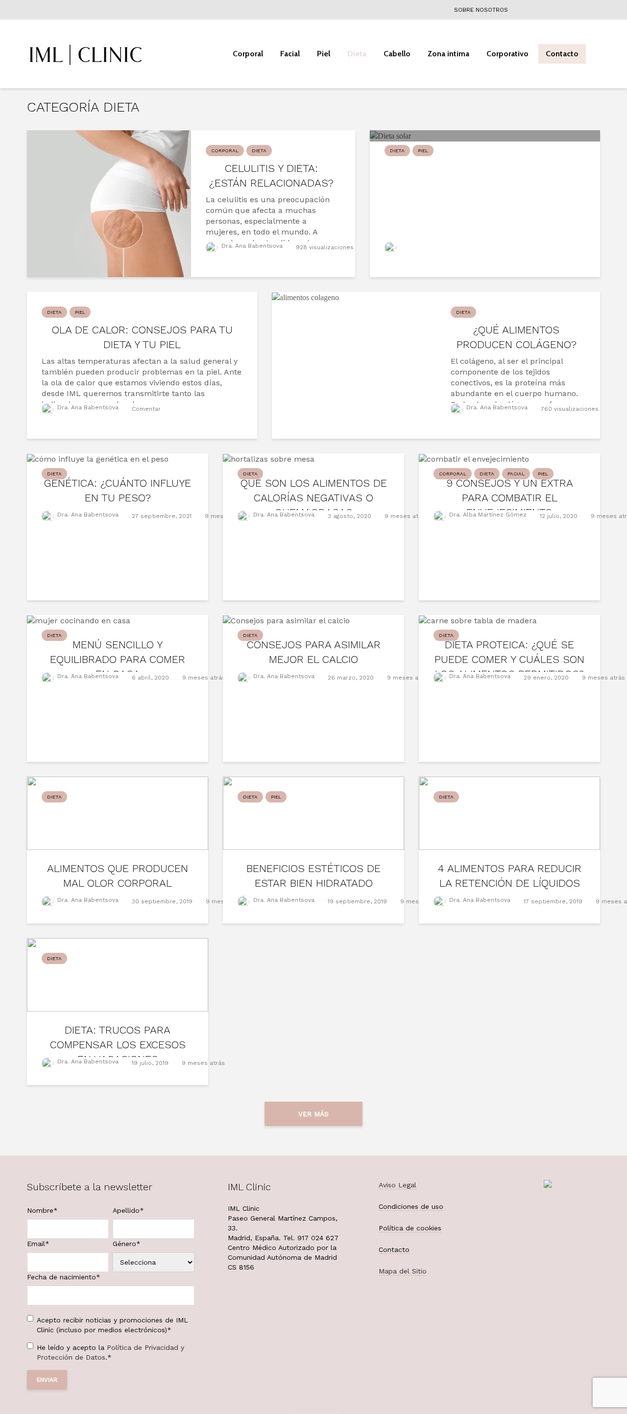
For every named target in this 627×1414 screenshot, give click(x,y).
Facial (290, 53)
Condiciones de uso (411, 1206)
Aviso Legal (397, 1185)
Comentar (146, 408)
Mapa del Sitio (403, 1271)
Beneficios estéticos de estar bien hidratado (313, 875)
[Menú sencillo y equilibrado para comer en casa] (78, 620)
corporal (225, 150)
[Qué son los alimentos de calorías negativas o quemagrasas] (268, 458)
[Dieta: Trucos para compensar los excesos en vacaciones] (117, 974)
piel (423, 150)
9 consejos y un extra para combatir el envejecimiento (509, 497)
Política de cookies (410, 1228)
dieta (259, 150)
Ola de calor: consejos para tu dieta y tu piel (142, 337)
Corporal (248, 53)
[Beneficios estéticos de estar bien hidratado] (313, 812)
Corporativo (507, 53)
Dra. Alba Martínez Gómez (487, 514)
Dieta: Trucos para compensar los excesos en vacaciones (118, 1044)
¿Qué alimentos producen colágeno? (517, 337)
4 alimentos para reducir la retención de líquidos (509, 875)
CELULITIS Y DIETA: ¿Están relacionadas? (271, 175)
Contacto (562, 53)
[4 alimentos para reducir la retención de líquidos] (509, 812)
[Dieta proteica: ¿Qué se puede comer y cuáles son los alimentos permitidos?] (478, 620)
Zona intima (448, 53)
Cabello (397, 53)
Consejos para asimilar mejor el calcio (314, 651)
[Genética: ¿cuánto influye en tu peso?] (98, 458)
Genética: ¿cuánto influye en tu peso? (117, 490)
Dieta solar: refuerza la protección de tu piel (485, 175)
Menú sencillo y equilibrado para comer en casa (117, 659)
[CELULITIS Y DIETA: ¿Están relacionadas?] (109, 203)
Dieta (356, 53)
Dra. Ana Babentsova (252, 245)
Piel (323, 53)
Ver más (313, 1114)
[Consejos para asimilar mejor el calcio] (286, 620)
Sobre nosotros (481, 9)
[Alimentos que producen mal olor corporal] (117, 812)
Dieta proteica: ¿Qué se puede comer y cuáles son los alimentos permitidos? (509, 659)
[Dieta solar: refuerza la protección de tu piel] (390, 135)
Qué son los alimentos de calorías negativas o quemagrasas (314, 497)
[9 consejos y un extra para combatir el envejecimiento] (474, 458)
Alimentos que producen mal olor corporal (117, 875)
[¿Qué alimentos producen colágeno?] (305, 297)
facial (516, 473)
